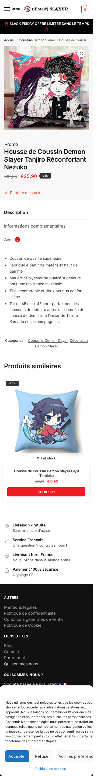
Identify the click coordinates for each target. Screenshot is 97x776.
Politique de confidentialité (30, 613)
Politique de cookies (50, 769)
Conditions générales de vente (33, 619)
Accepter (17, 756)
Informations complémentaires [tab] (34, 226)
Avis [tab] (11, 239)
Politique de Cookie (22, 625)
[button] (81, 53)
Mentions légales (20, 607)
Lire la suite (46, 492)
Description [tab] (16, 212)
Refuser (42, 756)
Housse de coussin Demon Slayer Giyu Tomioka (46, 473)
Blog (8, 645)
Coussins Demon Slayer (37, 40)
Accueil (9, 40)
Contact (11, 651)
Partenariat (14, 657)
